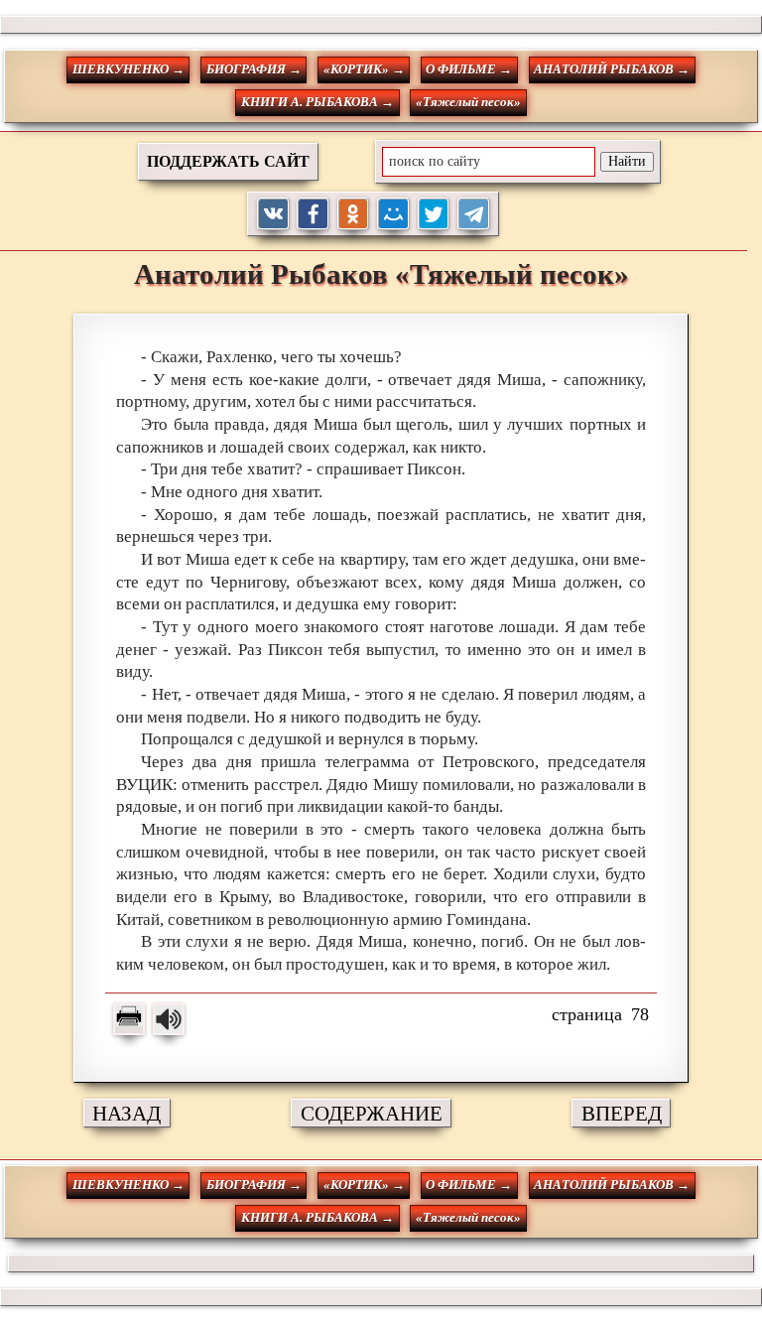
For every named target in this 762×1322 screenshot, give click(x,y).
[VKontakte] (273, 214)
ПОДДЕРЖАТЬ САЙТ (228, 161)
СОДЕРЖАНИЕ (372, 1113)
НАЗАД (126, 1113)
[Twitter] (434, 214)
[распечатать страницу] (129, 1019)
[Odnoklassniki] (353, 214)
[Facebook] (313, 214)
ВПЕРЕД (621, 1113)
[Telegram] (473, 214)
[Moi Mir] (393, 214)
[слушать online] (169, 1019)
